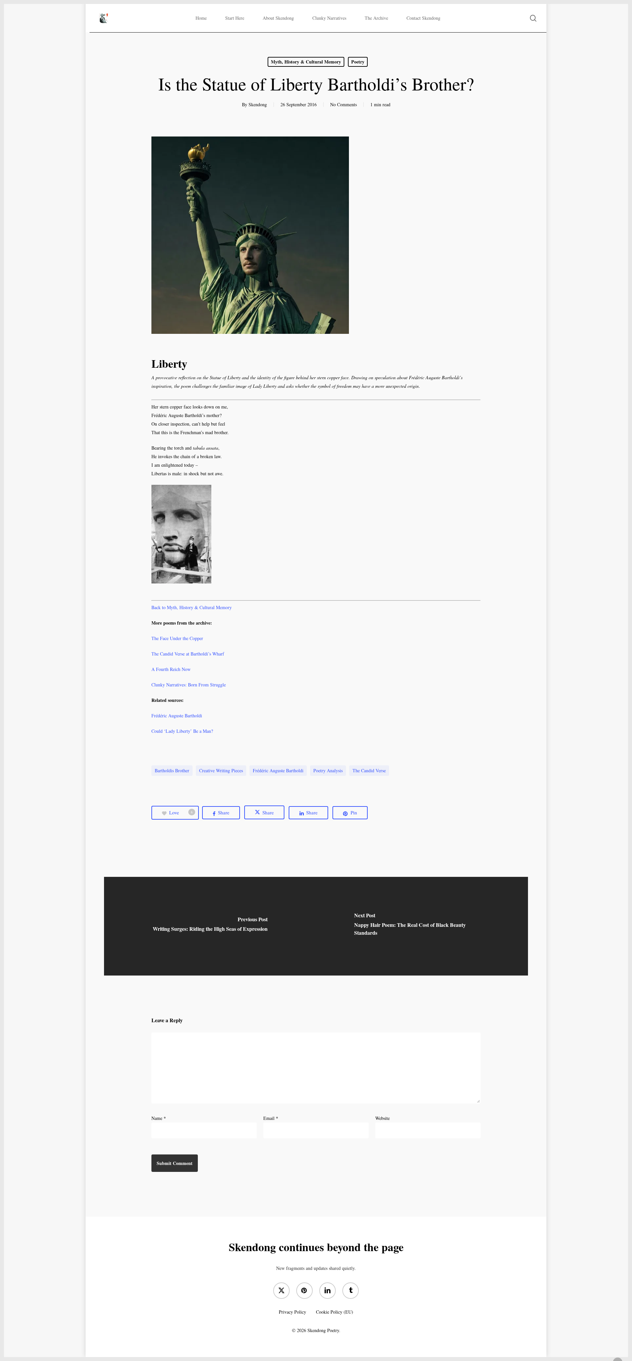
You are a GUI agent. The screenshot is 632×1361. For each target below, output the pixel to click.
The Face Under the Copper (177, 638)
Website (382, 1118)
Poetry (357, 61)
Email (270, 1118)
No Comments (343, 104)
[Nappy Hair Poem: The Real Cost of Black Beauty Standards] (422, 926)
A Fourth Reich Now (171, 669)
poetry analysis (328, 770)
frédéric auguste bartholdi (278, 770)
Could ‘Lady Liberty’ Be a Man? (182, 731)
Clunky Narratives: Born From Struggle (188, 684)
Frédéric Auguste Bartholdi (176, 715)
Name (158, 1118)
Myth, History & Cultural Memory (306, 61)
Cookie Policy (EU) (334, 1312)
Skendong (258, 104)
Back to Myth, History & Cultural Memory (191, 607)
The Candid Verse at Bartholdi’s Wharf (187, 654)
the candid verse (369, 770)
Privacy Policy (292, 1312)
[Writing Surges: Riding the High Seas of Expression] (210, 926)
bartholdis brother (172, 770)
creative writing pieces (221, 770)
